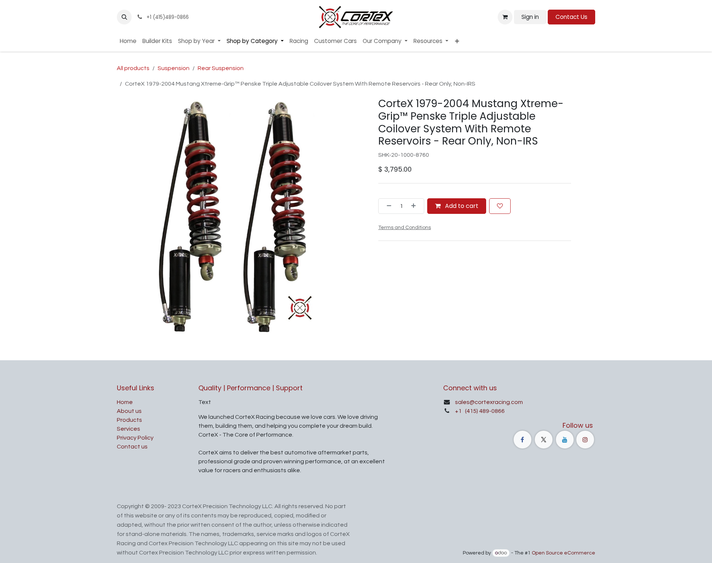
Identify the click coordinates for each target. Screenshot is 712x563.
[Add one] (416, 205)
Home (125, 402)
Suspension (173, 68)
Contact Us (571, 17)
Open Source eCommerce (563, 553)
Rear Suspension (221, 68)
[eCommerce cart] (505, 17)
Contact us (132, 447)
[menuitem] (128, 41)
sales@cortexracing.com (489, 402)
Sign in (530, 17)
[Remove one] (387, 205)
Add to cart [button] (461, 205)
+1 (459, 411)
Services (128, 429)
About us (129, 411)
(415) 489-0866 (484, 411)
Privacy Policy (135, 438)
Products (129, 420)
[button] (124, 17)
